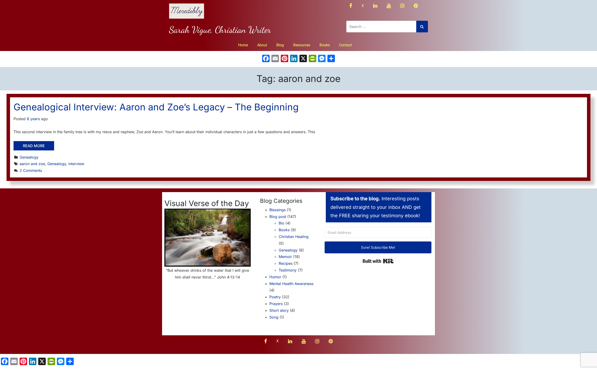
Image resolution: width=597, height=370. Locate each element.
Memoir (285, 256)
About (262, 45)
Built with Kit (378, 261)
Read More (34, 145)
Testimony (288, 270)
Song (273, 317)
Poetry (275, 297)
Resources (301, 45)
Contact (345, 45)
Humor (275, 277)
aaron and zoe (32, 163)
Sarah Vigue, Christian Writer (220, 29)
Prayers (276, 303)
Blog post (277, 216)
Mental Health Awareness (291, 283)
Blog (280, 45)
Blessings (277, 209)
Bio (281, 223)
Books (324, 45)
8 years (33, 118)
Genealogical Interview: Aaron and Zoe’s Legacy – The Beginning (156, 107)
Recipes (285, 263)
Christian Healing (294, 236)
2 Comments (31, 170)
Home (243, 45)
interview (76, 163)
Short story (279, 310)
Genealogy (29, 157)
